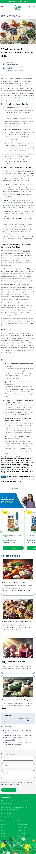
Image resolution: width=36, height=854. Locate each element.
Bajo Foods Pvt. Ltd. (8, 813)
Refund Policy (22, 827)
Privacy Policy (22, 824)
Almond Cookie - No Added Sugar (12, 536)
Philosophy (21, 833)
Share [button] (5, 75)
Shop (2, 827)
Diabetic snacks (8, 224)
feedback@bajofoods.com (10, 817)
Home (3, 15)
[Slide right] (35, 532)
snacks (25, 143)
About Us (4, 830)
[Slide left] (1, 532)
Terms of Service (23, 830)
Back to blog (19, 488)
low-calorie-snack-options (16, 479)
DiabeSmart (28, 457)
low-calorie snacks (14, 333)
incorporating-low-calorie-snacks (18, 476)
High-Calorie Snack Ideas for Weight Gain (18, 735)
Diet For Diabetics (12, 15)
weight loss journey (18, 315)
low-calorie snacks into (9, 323)
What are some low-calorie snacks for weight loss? (17, 17)
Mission (20, 836)
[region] (18, 1)
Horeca (3, 836)
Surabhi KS (9, 68)
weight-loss (17, 481)
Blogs (3, 833)
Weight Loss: (17, 154)
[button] (2, 7)
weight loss (18, 126)
